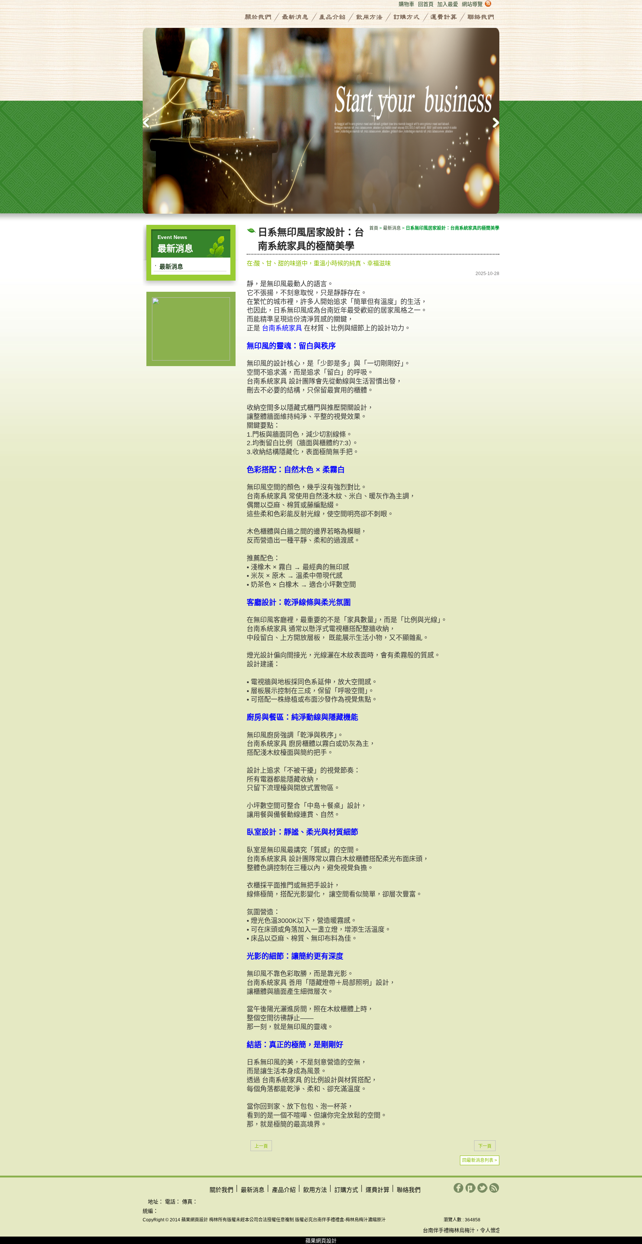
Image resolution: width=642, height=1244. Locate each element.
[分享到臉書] (459, 1188)
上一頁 (261, 1146)
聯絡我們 (480, 16)
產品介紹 (332, 16)
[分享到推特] (482, 1188)
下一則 (491, 122)
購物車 (406, 4)
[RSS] (494, 1188)
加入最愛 (447, 4)
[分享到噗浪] (471, 1188)
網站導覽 (472, 4)
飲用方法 (369, 16)
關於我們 (257, 16)
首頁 (373, 228)
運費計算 (443, 16)
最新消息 (295, 16)
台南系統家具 (282, 328)
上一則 (150, 122)
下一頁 (485, 1146)
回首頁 (426, 4)
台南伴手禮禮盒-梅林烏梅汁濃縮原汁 (349, 1219)
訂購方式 (406, 16)
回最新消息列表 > (479, 1160)
